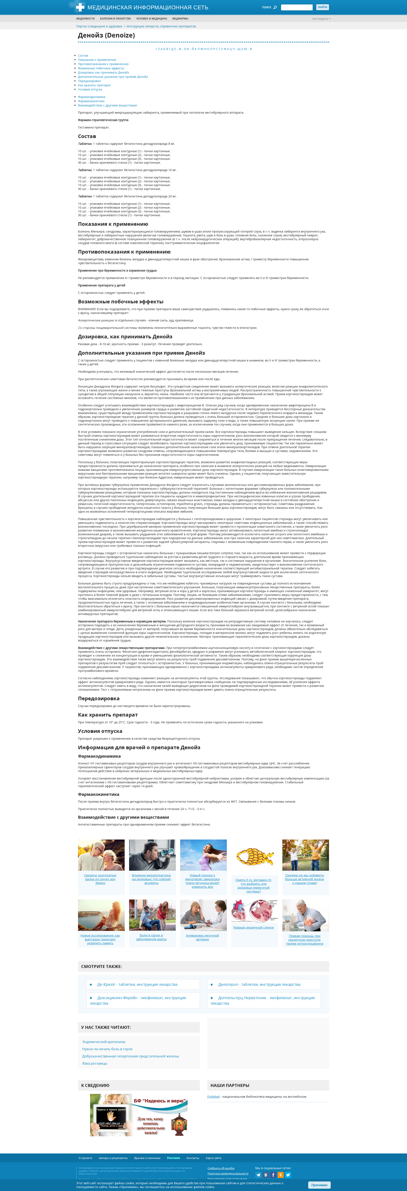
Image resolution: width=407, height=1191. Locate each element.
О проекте (85, 1158)
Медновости (85, 18)
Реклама (173, 1158)
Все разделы (320, 18)
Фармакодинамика (91, 97)
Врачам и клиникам (147, 1158)
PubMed (213, 1096)
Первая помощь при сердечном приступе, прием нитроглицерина (304, 940)
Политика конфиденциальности (228, 1173)
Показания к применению (97, 60)
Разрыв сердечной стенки (253, 927)
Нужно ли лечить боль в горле (107, 1049)
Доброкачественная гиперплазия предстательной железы (130, 1056)
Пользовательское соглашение (227, 1179)
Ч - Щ (236, 49)
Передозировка (89, 81)
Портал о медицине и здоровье (99, 26)
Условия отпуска (90, 89)
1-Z (157, 49)
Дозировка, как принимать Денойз (103, 72)
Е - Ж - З (180, 49)
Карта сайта (213, 1158)
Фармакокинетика (91, 101)
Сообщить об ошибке (221, 1168)
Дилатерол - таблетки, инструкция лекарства (259, 984)
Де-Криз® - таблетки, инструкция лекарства (137, 984)
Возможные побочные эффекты (101, 68)
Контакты (193, 1158)
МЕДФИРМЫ (180, 18)
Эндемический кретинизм (103, 1041)
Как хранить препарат (94, 85)
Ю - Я (248, 49)
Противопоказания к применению (103, 64)
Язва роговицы (94, 1063)
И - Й (190, 49)
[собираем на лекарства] (139, 1119)
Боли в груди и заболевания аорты (151, 937)
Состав (83, 55)
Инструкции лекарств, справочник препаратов (161, 26)
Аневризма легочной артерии (202, 937)
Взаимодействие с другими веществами (107, 105)
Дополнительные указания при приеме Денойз (113, 77)
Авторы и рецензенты (113, 1158)
